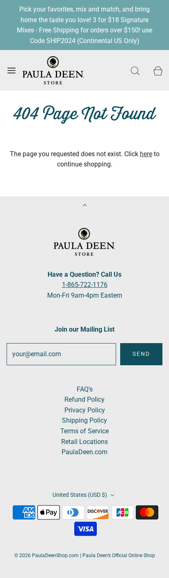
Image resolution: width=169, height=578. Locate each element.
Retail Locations (84, 442)
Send (141, 353)
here (146, 154)
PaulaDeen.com (84, 452)
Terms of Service (84, 431)
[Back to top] (84, 206)
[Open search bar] (135, 70)
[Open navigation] (11, 70)
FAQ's (85, 389)
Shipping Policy (84, 420)
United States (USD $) (80, 495)
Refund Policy (84, 399)
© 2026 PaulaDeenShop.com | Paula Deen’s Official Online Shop (84, 555)
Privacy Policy (84, 410)
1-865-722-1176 (84, 285)
